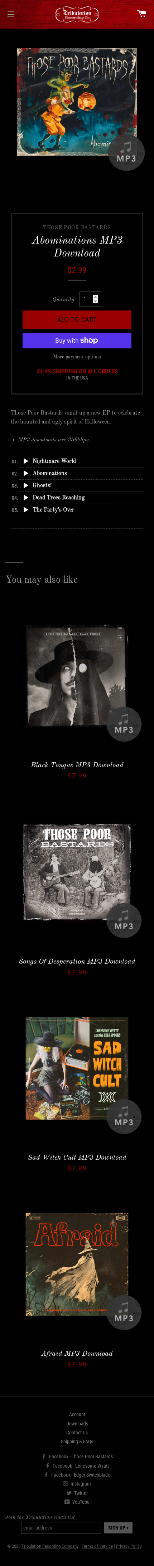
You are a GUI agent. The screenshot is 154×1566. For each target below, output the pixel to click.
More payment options (77, 356)
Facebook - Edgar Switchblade (80, 1475)
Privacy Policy (128, 1546)
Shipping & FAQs (77, 1441)
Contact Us (77, 1432)
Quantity (63, 300)
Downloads (77, 1423)
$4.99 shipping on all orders (77, 374)
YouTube (80, 1502)
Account (77, 1414)
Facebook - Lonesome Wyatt (80, 1466)
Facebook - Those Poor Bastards (80, 1456)
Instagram (80, 1484)
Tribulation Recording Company (49, 1546)
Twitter (80, 1493)
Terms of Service (97, 1546)
